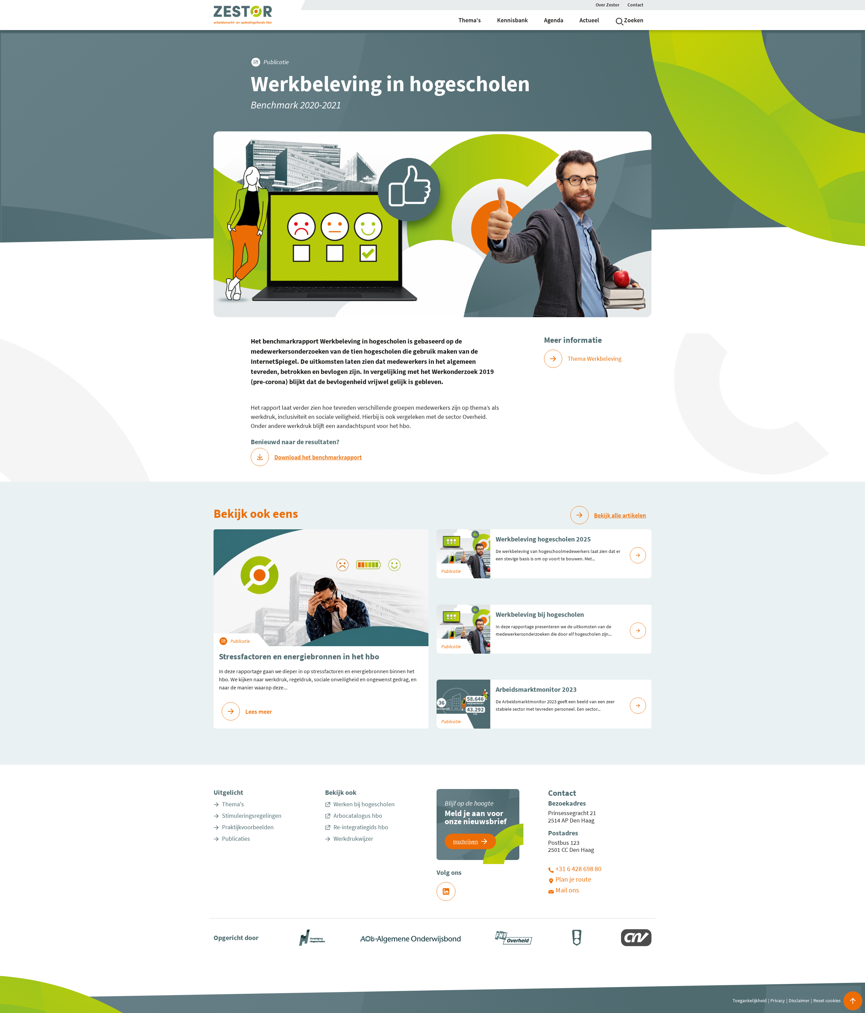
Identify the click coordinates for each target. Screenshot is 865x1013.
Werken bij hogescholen (364, 804)
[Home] (243, 14)
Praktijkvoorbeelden (248, 827)
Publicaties (236, 839)
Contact (635, 5)
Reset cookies (827, 1000)
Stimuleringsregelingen (251, 816)
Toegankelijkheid (750, 1000)
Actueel (589, 20)
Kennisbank (512, 20)
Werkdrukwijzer (353, 839)
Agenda (553, 20)
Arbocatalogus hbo (357, 816)
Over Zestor (607, 5)
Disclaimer (799, 1000)
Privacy (777, 1000)
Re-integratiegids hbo (360, 827)
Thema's (470, 20)
